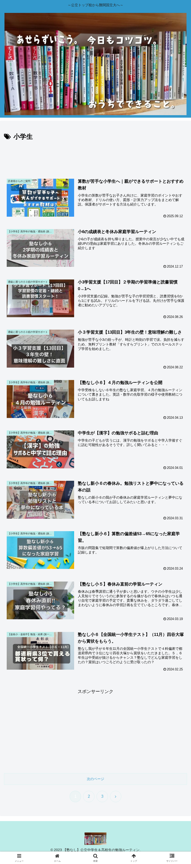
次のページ (95, 779)
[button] (176, 712)
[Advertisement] (95, 156)
